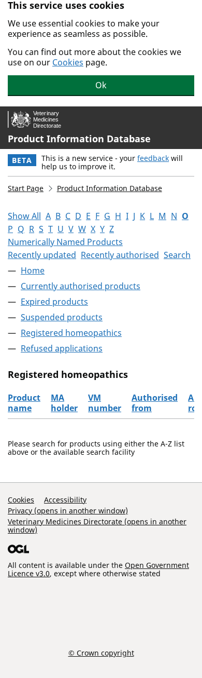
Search (177, 255)
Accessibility (65, 500)
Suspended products (62, 317)
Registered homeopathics (71, 333)
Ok (101, 85)
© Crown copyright (101, 652)
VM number (104, 403)
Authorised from (155, 403)
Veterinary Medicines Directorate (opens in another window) (97, 526)
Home (33, 270)
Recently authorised (120, 255)
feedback (153, 158)
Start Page (26, 188)
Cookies (67, 62)
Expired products (54, 301)
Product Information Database (79, 138)
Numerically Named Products (65, 242)
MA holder (64, 403)
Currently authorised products (80, 286)
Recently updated (42, 255)
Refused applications (62, 348)
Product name (24, 403)
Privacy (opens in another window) (68, 511)
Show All (24, 216)
